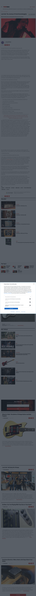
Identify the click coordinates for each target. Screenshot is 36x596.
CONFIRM (11, 308)
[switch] (29, 299)
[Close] (34, 284)
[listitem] (18, 296)
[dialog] (18, 298)
